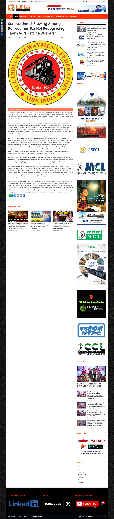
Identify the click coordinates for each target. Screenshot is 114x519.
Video (39, 16)
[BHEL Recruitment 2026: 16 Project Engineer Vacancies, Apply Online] (81, 37)
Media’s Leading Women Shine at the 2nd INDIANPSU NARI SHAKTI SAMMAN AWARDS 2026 (96, 404)
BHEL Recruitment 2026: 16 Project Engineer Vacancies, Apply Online (95, 36)
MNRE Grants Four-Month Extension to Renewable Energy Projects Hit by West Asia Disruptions (40, 226)
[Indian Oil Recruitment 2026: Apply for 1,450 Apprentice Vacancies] (81, 62)
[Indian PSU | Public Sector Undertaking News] (19, 8)
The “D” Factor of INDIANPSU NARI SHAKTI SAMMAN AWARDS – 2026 (89, 385)
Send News (34, 1)
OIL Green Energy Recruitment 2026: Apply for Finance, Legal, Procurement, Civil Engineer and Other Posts (96, 45)
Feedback (81, 477)
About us (16, 1)
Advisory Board (74, 16)
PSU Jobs (32, 16)
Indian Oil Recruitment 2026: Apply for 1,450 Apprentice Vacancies (95, 61)
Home (10, 1)
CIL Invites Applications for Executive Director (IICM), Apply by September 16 (96, 28)
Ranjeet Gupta (13, 38)
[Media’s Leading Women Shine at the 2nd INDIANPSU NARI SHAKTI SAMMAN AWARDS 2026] (81, 405)
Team (79, 469)
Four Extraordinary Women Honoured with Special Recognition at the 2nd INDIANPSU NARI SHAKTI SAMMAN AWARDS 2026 (96, 395)
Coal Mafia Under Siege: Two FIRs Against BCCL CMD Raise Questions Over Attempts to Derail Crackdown (62, 226)
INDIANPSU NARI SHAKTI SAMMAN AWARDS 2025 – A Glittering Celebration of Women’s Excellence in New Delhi (96, 423)
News (16, 16)
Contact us (41, 1)
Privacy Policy (25, 1)
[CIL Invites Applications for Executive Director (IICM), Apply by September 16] (81, 29)
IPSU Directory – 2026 (62, 16)
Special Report (24, 16)
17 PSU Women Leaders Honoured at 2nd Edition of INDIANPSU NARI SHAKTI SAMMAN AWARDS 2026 (96, 413)
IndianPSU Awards (48, 16)
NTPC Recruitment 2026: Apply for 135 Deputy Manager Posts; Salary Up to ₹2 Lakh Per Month (96, 53)
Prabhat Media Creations (99, 516)
